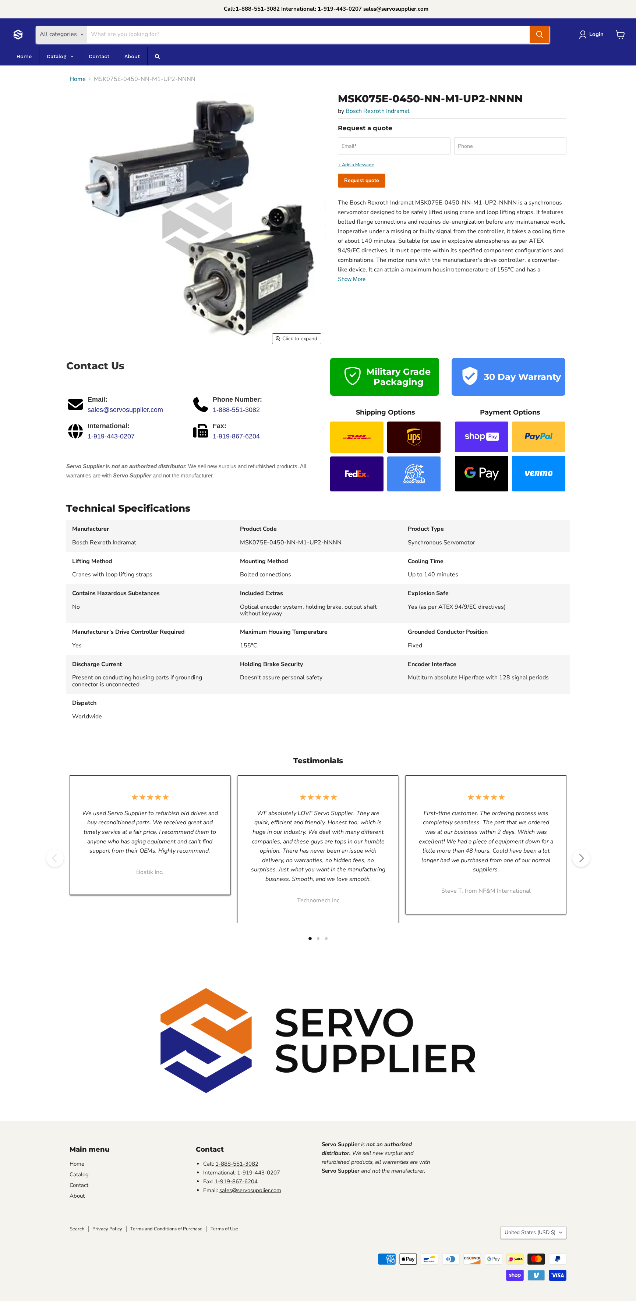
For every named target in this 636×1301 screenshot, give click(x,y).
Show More (351, 279)
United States (530, 1232)
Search (77, 1229)
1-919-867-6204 (236, 436)
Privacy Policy (107, 1229)
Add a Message (358, 165)
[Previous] (55, 858)
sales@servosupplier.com (125, 409)
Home (78, 79)
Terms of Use (224, 1229)
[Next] (581, 858)
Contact (79, 1185)
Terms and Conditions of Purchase (166, 1229)
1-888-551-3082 (236, 409)
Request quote (361, 180)
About (77, 1195)
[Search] (540, 34)
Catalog (79, 1174)
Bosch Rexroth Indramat (378, 111)
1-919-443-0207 (111, 436)
